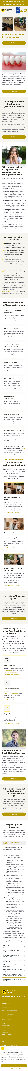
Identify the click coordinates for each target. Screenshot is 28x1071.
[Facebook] (14, 998)
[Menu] (25, 10)
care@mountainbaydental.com (10, 1010)
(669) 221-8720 (6, 1007)
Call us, (6, 670)
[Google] (22, 998)
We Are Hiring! (6, 1025)
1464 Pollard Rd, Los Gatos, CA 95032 (7, 1014)
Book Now (14, 43)
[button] (26, 1048)
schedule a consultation (8, 291)
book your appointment (10, 672)
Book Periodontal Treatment (11, 512)
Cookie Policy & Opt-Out (10, 1068)
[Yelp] (24, 998)
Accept (14, 1065)
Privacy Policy (19, 1068)
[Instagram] (12, 998)
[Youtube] (19, 998)
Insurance (4, 1030)
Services (4, 1027)
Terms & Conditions (7, 1034)
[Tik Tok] (17, 998)
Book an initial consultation (11, 693)
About (3, 1023)
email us (10, 670)
